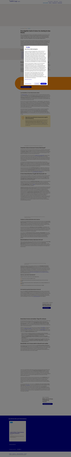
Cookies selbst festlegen (28, 83)
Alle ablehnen (37, 83)
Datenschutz (26, 79)
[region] (36, 65)
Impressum (30, 79)
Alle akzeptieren (43, 83)
